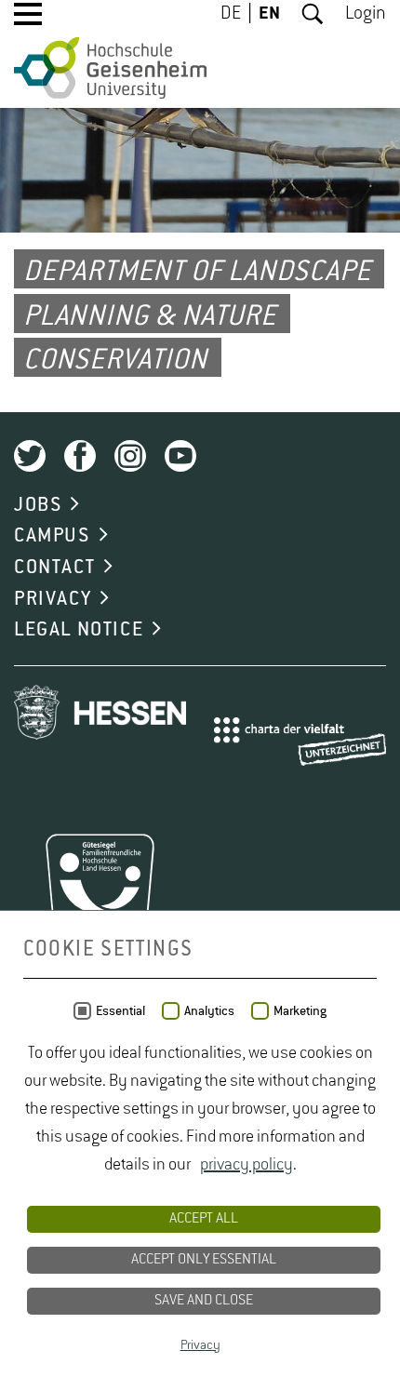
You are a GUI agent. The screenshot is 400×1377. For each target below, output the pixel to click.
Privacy (200, 1345)
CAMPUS (52, 536)
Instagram (130, 456)
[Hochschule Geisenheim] (110, 68)
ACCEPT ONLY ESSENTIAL (203, 1259)
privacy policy (246, 1165)
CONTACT (54, 567)
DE (230, 14)
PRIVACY (52, 599)
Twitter (30, 456)
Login (365, 14)
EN (269, 14)
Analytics (209, 1011)
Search (313, 14)
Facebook (80, 456)
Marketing (300, 1011)
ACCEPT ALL (203, 1218)
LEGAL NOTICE (78, 630)
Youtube (180, 456)
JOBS (37, 505)
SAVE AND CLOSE (203, 1300)
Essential (120, 1011)
